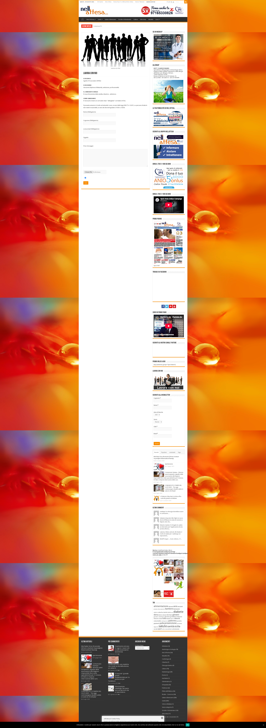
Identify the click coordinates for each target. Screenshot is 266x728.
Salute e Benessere (110, 19)
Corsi (157, 19)
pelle (162, 623)
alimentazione (161, 606)
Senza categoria (167, 707)
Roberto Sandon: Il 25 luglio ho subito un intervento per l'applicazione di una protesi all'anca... (171, 527)
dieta (156, 615)
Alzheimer (165, 646)
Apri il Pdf (156, 265)
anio (175, 606)
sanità (170, 626)
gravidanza (173, 616)
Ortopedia (165, 684)
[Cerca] (185, 1)
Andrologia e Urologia (168, 649)
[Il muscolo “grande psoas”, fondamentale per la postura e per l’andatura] (111, 675)
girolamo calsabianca (159, 616)
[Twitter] (169, 2)
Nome (156, 405)
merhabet (165, 678)
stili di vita (165, 629)
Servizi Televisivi (139, 2)
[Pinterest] (171, 2)
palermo (172, 620)
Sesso (155, 419)
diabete (178, 612)
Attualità (150, 19)
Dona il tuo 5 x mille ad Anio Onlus (123, 2)
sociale (156, 629)
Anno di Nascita (158, 412)
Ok (188, 725)
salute (163, 626)
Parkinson (165, 688)
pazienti (156, 623)
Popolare (164, 452)
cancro (156, 612)
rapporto (156, 627)
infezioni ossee (158, 618)
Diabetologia (166, 672)
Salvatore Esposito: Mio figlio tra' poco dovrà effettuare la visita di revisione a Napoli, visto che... (171, 520)
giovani (175, 615)
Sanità (99, 19)
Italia (164, 618)
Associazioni (161, 609)
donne (164, 615)
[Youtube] (173, 2)
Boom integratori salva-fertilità (102, 26)
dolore (160, 615)
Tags (179, 452)
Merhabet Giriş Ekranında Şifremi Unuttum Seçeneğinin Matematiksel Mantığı (91, 648)
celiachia (160, 612)
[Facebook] (167, 2)
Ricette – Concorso (167, 694)
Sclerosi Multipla (167, 704)
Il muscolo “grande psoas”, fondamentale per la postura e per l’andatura (118, 677)
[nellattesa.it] (94, 9)
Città (155, 426)
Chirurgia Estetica (167, 665)
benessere (176, 609)
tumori (170, 629)
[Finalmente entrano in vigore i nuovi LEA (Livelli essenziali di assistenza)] (111, 648)
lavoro (172, 618)
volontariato (175, 629)
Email (156, 433)
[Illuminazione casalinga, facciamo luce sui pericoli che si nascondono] (111, 688)
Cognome (157, 398)
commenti (172, 452)
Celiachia (164, 662)
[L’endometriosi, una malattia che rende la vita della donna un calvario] (113, 659)
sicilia (177, 626)
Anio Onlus (108, 2)
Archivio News (139, 645)
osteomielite (157, 621)
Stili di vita (143, 19)
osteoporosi (164, 621)
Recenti (156, 452)
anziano (156, 609)
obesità (177, 618)
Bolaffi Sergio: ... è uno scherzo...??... (171, 539)
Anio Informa (90, 19)
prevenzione (170, 623)
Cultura (136, 19)
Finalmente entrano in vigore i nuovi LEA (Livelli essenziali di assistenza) (122, 649)
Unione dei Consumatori (169, 717)
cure (172, 612)
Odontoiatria (166, 681)
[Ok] (263, 725)
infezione (179, 616)
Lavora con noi (150, 2)
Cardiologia (165, 659)
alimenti (170, 606)
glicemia (167, 616)
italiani (168, 618)
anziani (180, 606)
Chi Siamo (100, 2)
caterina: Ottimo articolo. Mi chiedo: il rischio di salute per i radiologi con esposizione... (171, 533)
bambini (169, 609)
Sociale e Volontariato (124, 19)
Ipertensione (169, 464)
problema (179, 623)
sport (160, 629)
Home (82, 19)
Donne (164, 675)
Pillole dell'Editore (167, 691)
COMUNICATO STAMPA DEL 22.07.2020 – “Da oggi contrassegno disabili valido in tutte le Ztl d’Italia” (91, 694)
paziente (179, 621)
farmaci (169, 615)
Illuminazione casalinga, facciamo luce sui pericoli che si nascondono (122, 689)
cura (169, 612)
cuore (165, 612)
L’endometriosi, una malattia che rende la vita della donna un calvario (118, 666)
